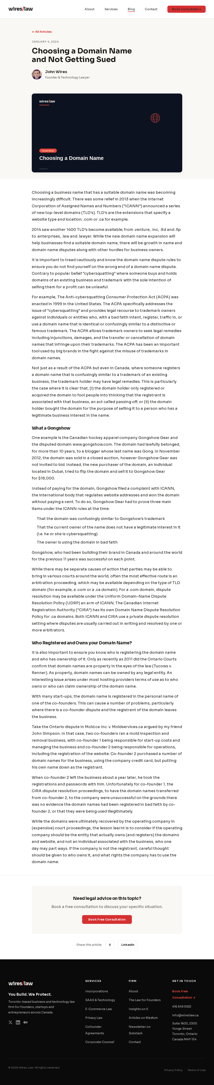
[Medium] (25, 1023)
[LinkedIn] (18, 1023)
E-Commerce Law (98, 1009)
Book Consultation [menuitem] (189, 10)
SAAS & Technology (100, 1000)
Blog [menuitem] (131, 9)
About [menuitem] (89, 9)
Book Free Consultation (110, 920)
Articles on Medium (143, 1018)
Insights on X (138, 1009)
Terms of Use (197, 1070)
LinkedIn (129, 945)
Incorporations (96, 991)
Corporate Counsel (99, 1042)
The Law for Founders (145, 1000)
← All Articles (42, 32)
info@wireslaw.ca (185, 1015)
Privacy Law (93, 1018)
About (133, 991)
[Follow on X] (10, 1023)
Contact (135, 1042)
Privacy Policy (173, 1070)
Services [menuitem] (111, 9)
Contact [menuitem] (151, 9)
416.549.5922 (181, 1006)
